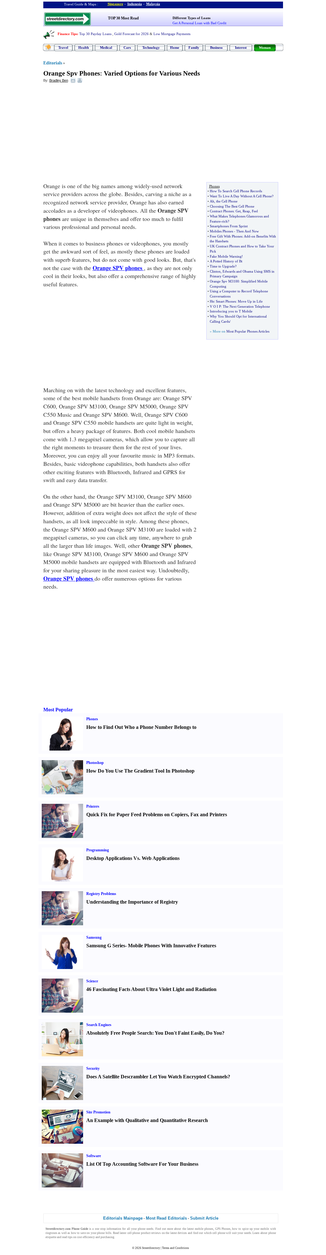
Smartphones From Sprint (229, 226)
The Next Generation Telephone (246, 306)
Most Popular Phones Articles (247, 331)
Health (83, 47)
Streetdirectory (151, 1248)
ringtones (51, 1233)
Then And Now (247, 231)
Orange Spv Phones (71, 73)
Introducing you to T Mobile (231, 311)
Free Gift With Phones (226, 236)
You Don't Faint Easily (179, 1033)
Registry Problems (101, 894)
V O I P (215, 306)
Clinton (215, 271)
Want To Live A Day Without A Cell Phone (241, 196)
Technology (151, 47)
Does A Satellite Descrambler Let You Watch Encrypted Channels (157, 1076)
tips (70, 1237)
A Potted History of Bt (226, 261)
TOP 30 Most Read (123, 18)
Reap (246, 211)
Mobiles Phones (221, 231)
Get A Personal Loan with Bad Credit (199, 23)
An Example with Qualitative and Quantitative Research (147, 1120)
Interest (241, 47)
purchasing (107, 1237)
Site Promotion (98, 1112)
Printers (92, 806)
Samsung (94, 937)
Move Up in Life (250, 301)
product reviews (151, 1233)
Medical (106, 47)
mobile (264, 1228)
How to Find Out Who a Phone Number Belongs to (141, 727)
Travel (63, 47)
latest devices (178, 1233)
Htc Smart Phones (223, 301)
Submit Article (204, 1218)
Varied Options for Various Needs (152, 73)
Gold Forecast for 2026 (131, 34)
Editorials (52, 63)
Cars (127, 47)
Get (238, 211)
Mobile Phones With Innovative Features (172, 945)
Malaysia (153, 4)
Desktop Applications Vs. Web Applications (133, 858)
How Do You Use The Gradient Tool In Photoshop (140, 771)
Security (93, 1068)
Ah (212, 201)
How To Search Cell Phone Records (236, 191)
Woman (265, 47)
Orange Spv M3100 (224, 281)
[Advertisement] (95, 134)
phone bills (104, 1233)
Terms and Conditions (175, 1248)
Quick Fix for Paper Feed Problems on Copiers (137, 814)
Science (92, 981)
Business (216, 47)
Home (174, 47)
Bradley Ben (58, 80)
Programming (97, 850)
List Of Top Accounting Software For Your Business (142, 1164)
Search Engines (98, 1025)
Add (247, 236)
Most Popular (58, 709)
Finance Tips (67, 34)
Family (193, 47)
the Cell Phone (226, 201)
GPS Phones (222, 1228)
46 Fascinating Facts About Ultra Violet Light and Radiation (151, 989)
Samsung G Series (105, 945)
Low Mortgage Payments (171, 34)
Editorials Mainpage (123, 1218)
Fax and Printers (208, 814)
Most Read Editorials (166, 1218)
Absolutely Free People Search (119, 1033)
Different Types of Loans (191, 18)
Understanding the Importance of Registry (132, 902)
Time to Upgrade (222, 266)
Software (93, 1156)
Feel (255, 211)
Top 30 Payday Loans (95, 34)
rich (225, 221)
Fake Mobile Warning (226, 256)
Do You (214, 1033)
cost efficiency (86, 1237)
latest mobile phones (200, 1228)
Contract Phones (222, 211)
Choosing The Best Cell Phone (232, 206)
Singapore (115, 4)
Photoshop (95, 762)
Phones (92, 719)
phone (141, 1228)
